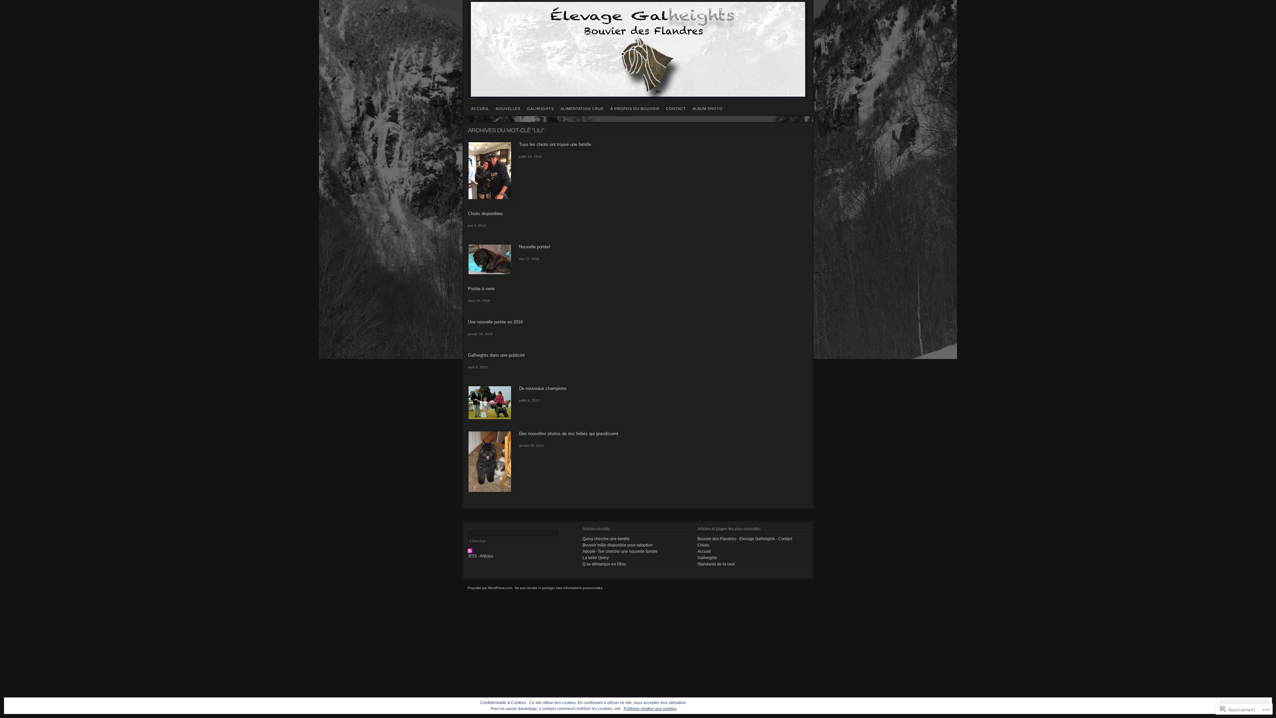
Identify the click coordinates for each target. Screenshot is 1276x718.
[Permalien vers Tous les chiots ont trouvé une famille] (490, 198)
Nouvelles (508, 109)
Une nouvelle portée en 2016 (495, 321)
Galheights (540, 109)
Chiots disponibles (485, 213)
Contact (676, 109)
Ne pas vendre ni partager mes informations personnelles (558, 588)
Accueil (480, 109)
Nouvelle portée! (534, 246)
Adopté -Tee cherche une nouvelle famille (620, 551)
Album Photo (707, 109)
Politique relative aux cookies (650, 708)
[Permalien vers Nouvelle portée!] (490, 273)
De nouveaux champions (543, 388)
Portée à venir (481, 288)
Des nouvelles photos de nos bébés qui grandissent (568, 433)
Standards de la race (716, 564)
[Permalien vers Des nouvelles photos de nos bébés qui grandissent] (490, 491)
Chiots (703, 545)
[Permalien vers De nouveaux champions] (490, 418)
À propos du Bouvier (634, 109)
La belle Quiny (596, 557)
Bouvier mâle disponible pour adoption (618, 545)
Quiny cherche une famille (606, 539)
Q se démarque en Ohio (604, 564)
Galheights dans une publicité (496, 355)
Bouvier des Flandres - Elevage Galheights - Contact (744, 539)
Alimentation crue (582, 109)
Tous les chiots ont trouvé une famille (555, 144)
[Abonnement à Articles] (523, 550)
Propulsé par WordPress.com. (490, 588)
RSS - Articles (481, 556)
